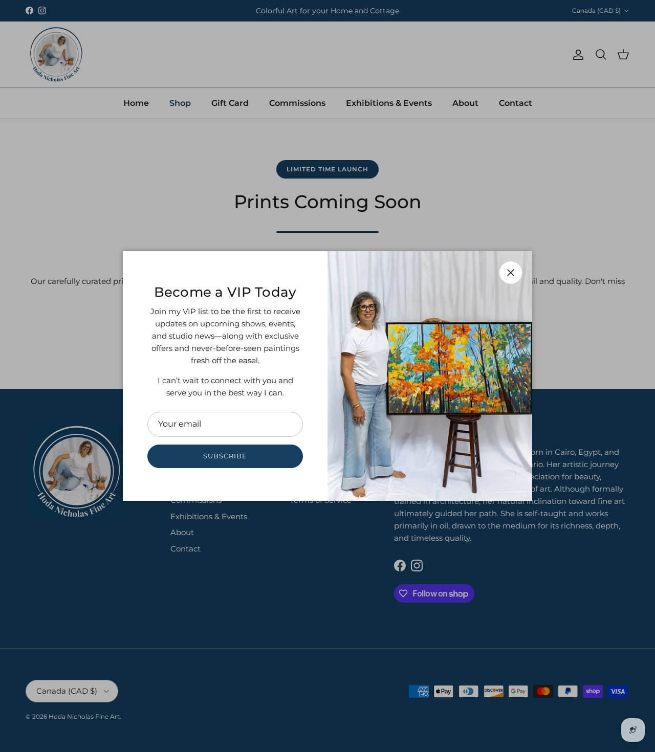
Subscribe (225, 456)
